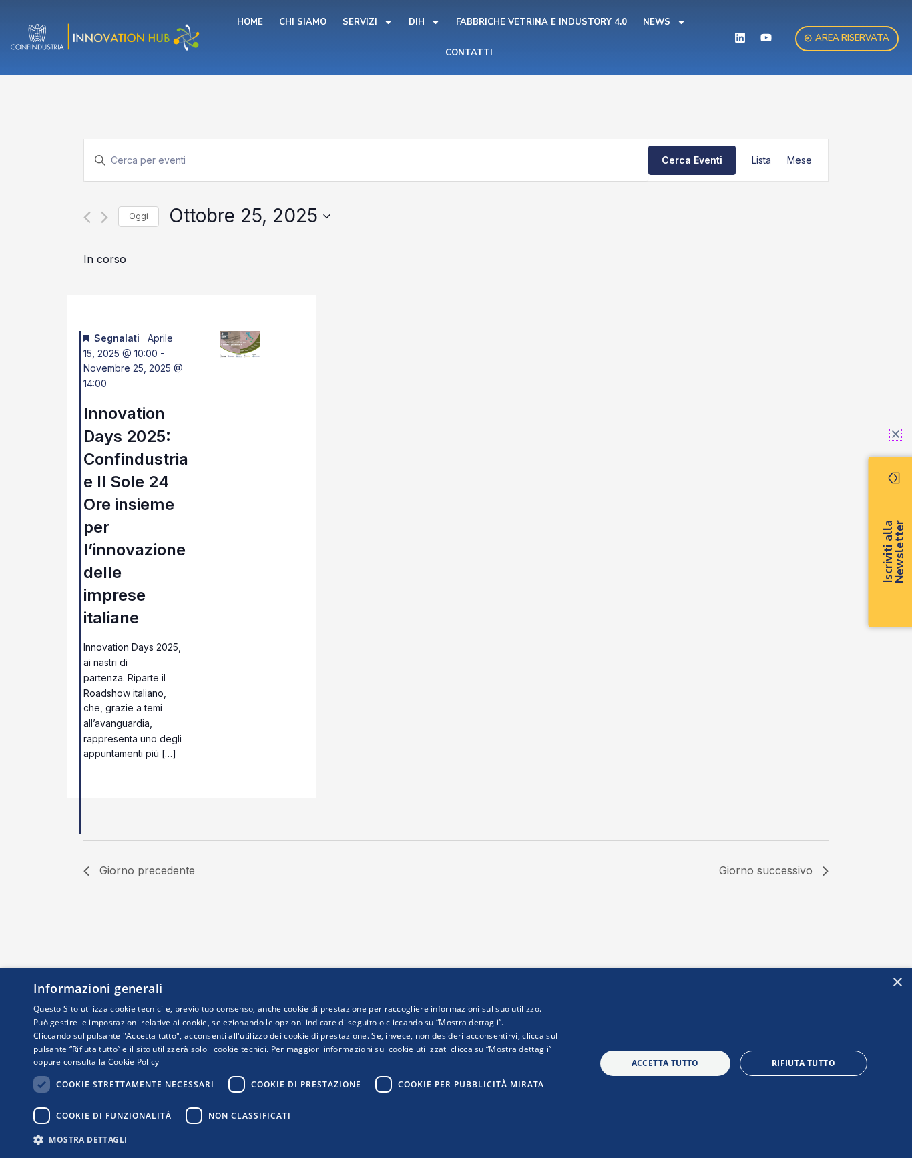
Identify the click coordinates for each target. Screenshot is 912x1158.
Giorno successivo (766, 870)
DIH (417, 22)
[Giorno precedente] (87, 217)
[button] (305, 1139)
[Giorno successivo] (104, 217)
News (656, 22)
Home (250, 22)
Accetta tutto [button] (665, 1063)
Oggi (138, 216)
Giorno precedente (147, 870)
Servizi (360, 22)
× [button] (897, 983)
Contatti (469, 53)
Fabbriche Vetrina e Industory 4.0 (541, 22)
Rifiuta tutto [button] (803, 1063)
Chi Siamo (302, 22)
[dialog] (456, 1063)
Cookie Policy (134, 1061)
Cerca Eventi (692, 160)
